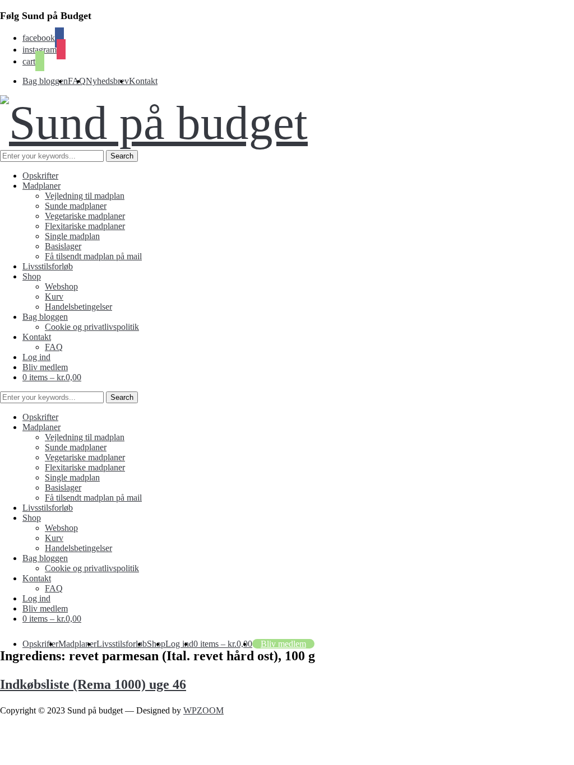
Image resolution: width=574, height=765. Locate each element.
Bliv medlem (45, 367)
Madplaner (41, 185)
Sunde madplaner (76, 206)
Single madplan (72, 236)
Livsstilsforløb (47, 266)
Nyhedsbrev (107, 81)
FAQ (54, 347)
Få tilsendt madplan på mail (93, 256)
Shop (31, 276)
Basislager (63, 246)
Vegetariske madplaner (85, 216)
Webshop (61, 286)
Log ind (36, 357)
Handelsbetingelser (78, 306)
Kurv (54, 296)
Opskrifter (40, 175)
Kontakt (143, 81)
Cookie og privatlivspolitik (92, 327)
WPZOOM (203, 710)
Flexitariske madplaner (85, 226)
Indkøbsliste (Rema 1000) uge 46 (93, 684)
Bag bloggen (45, 81)
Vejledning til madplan (84, 195)
